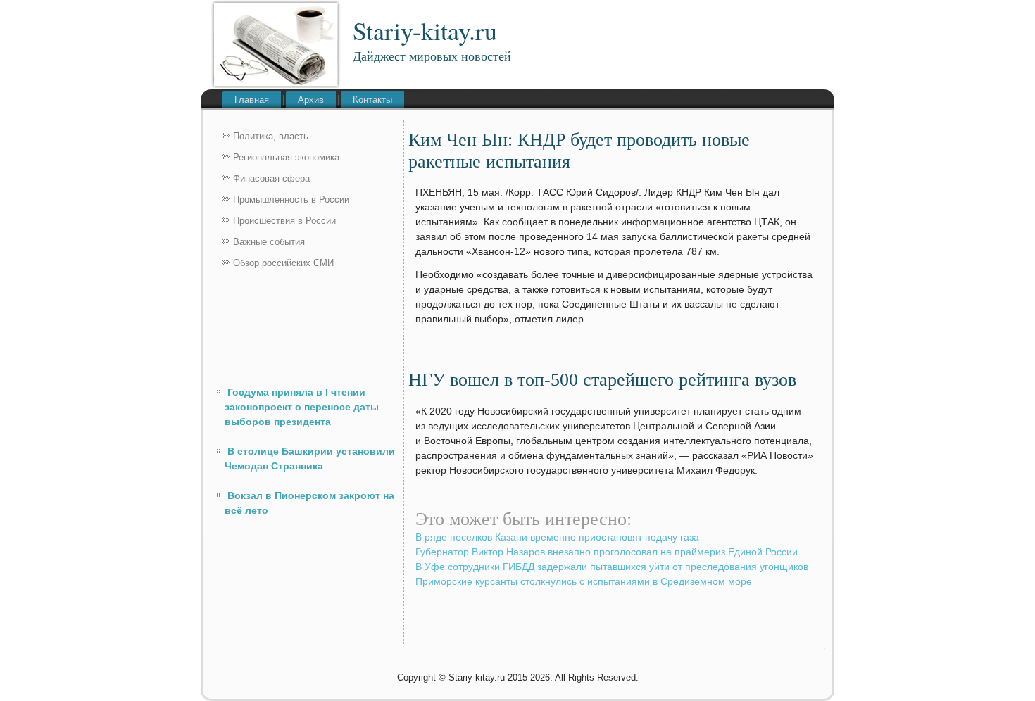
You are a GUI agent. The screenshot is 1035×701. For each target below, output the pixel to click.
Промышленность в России (291, 199)
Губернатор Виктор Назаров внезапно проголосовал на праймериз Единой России (606, 551)
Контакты (372, 99)
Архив (311, 99)
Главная (251, 99)
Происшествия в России (284, 220)
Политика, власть (270, 136)
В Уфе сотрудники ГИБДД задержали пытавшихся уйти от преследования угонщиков (611, 566)
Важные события (269, 241)
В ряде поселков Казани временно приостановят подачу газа (557, 537)
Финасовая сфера (271, 178)
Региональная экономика (286, 157)
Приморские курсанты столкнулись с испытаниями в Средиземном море (583, 581)
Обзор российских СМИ (283, 263)
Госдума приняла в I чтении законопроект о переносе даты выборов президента (302, 406)
